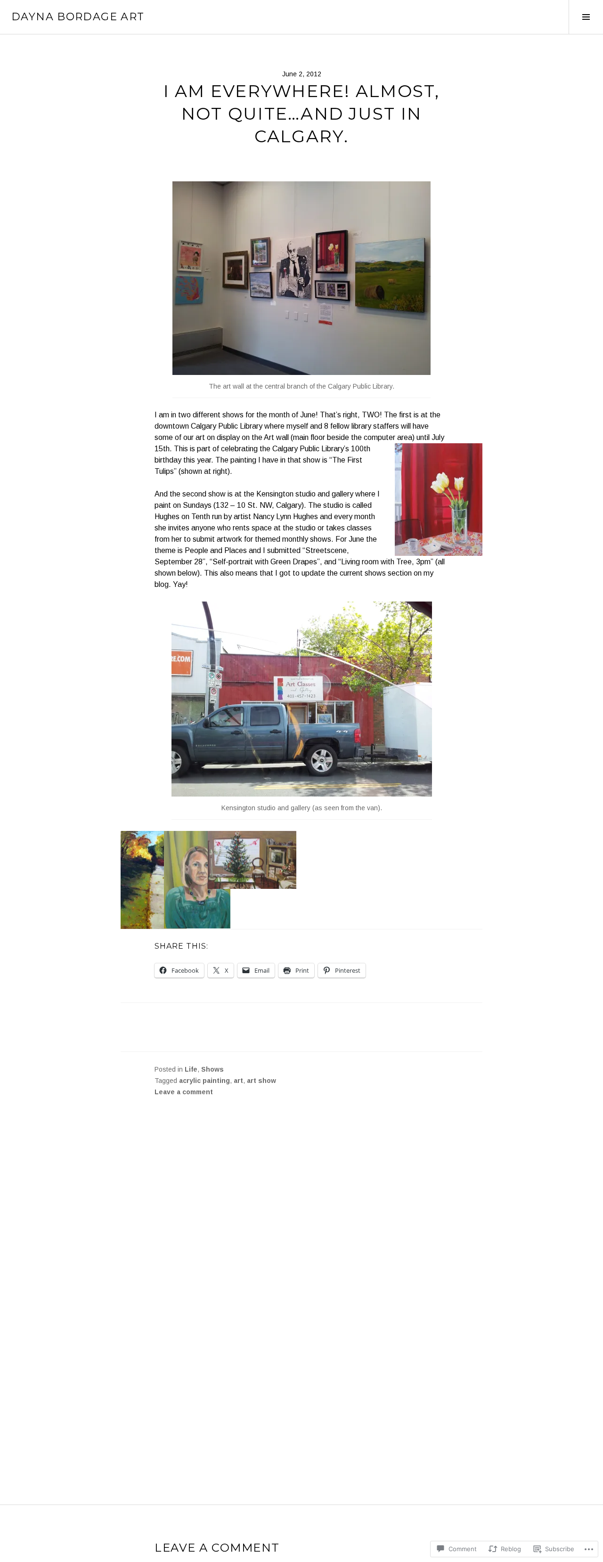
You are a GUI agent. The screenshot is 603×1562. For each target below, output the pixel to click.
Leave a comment (184, 1092)
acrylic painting (204, 1080)
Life (191, 1069)
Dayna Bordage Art (77, 16)
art (238, 1080)
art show (261, 1080)
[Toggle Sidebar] (586, 17)
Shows (212, 1069)
